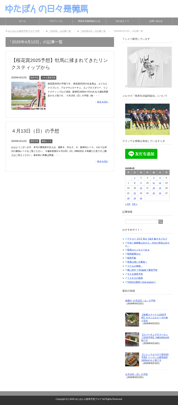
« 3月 (127, 204)
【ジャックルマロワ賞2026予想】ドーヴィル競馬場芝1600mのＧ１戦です (155, 357)
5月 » (134, 204)
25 (154, 193)
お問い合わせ (156, 21)
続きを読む (102, 102)
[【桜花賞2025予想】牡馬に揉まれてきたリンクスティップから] (28, 107)
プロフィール (55, 21)
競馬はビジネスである (138, 250)
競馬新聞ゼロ (134, 254)
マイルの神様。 (135, 266)
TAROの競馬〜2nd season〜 (141, 282)
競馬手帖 (131, 258)
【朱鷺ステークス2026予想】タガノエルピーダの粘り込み (154, 317)
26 (160, 193)
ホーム (22, 21)
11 (154, 183)
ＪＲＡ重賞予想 (48, 77)
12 (160, 183)
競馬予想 (34, 77)
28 (128, 198)
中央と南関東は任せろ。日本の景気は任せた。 (147, 244)
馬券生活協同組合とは (89, 21)
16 (141, 188)
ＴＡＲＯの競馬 (135, 278)
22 (135, 193)
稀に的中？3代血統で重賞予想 (142, 270)
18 (154, 188)
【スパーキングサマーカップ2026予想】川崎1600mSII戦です (155, 337)
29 (135, 198)
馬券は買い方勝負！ (137, 262)
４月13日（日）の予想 (35, 131)
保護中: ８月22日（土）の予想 (140, 300)
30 (141, 198)
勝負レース (46, 141)
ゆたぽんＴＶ (122, 21)
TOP (24, 31)
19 (160, 188)
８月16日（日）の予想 (136, 374)
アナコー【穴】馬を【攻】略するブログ (147, 239)
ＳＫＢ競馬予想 (135, 274)
